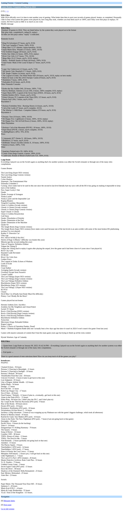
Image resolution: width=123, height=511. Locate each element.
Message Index (9, 501)
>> (8, 11)
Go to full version (7, 509)
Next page (7, 505)
